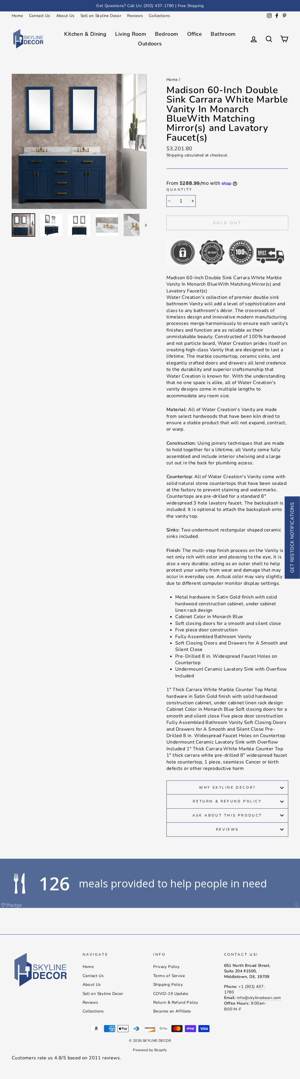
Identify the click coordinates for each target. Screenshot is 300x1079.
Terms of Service (169, 976)
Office (194, 33)
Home (17, 15)
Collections (159, 15)
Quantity (179, 189)
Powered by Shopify (150, 1050)
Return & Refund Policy (227, 801)
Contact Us (39, 15)
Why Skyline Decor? (227, 787)
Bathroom (223, 33)
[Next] (143, 225)
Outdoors (150, 43)
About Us (65, 15)
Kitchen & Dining (85, 33)
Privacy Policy (166, 966)
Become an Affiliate (172, 1011)
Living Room (130, 33)
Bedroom (166, 33)
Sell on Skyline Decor (101, 15)
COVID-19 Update (170, 993)
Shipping (174, 155)
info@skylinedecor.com (259, 997)
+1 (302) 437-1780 (244, 989)
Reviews (135, 15)
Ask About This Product (227, 815)
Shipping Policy (168, 984)
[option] (150, 5)
